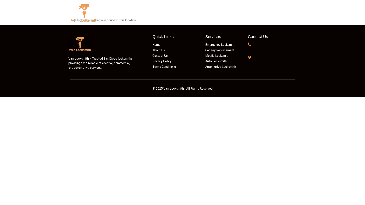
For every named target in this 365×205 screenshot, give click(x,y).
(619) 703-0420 (258, 49)
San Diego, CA (258, 62)
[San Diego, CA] (249, 57)
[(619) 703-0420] (249, 44)
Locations (235, 12)
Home (160, 12)
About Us (182, 12)
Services (207, 12)
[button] (208, 12)
